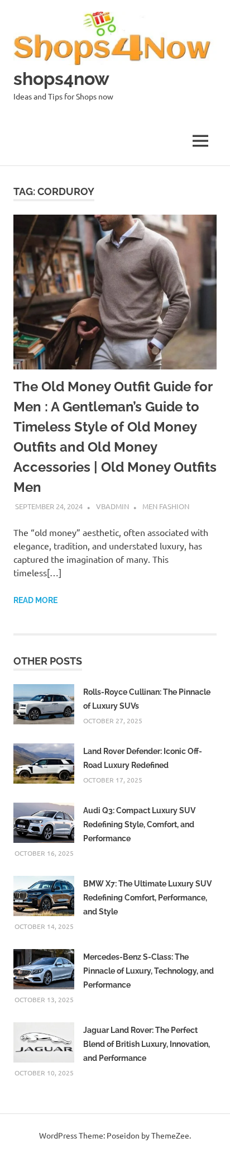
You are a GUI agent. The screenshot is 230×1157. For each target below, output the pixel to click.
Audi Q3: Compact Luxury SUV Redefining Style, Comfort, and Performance (139, 824)
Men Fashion (165, 506)
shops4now (61, 78)
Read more (35, 600)
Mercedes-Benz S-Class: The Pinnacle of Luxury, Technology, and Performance (148, 970)
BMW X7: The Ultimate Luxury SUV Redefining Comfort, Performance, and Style (147, 897)
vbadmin (112, 506)
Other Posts (47, 661)
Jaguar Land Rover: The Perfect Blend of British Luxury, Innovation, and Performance (146, 1044)
